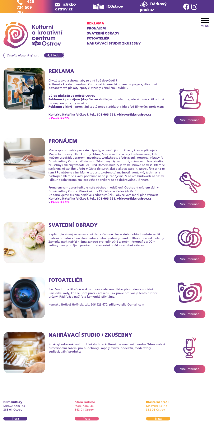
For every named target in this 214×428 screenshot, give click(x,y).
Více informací (190, 120)
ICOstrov (114, 6)
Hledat (55, 55)
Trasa (15, 418)
